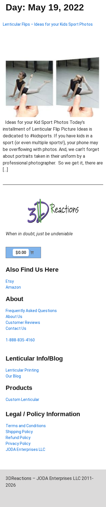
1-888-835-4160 (20, 340)
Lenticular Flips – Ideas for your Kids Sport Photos (48, 24)
